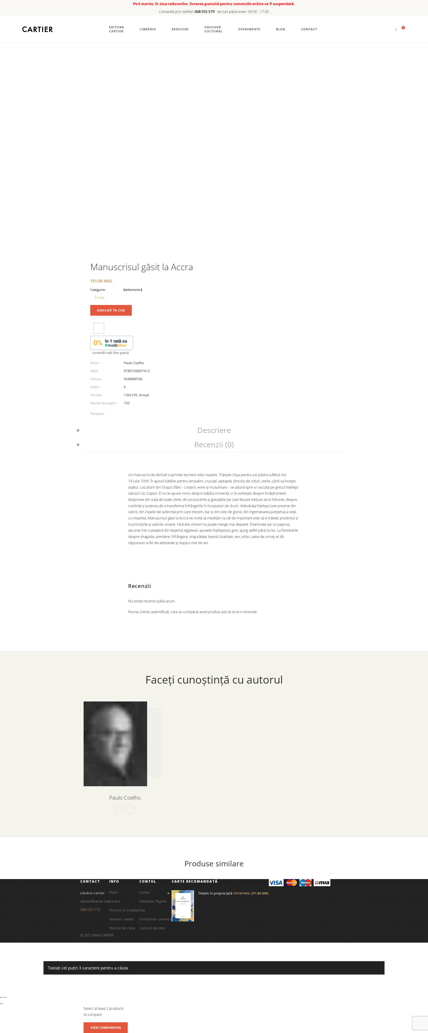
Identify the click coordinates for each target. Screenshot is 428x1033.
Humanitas (133, 379)
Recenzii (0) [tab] (214, 444)
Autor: (95, 363)
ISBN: (94, 371)
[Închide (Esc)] (5, 997)
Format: (96, 395)
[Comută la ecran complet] (2, 997)
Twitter (130, 809)
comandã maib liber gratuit (110, 353)
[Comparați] (98, 328)
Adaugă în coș (111, 310)
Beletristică (132, 289)
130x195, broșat (136, 395)
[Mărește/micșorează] (0, 997)
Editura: (96, 379)
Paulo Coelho (134, 363)
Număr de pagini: (103, 403)
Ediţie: (95, 387)
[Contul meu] (388, 29)
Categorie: (98, 289)
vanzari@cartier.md (94, 901)
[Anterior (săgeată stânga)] (0, 1003)
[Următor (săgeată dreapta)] (2, 1003)
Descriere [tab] (214, 430)
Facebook (119, 809)
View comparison (106, 1027)
